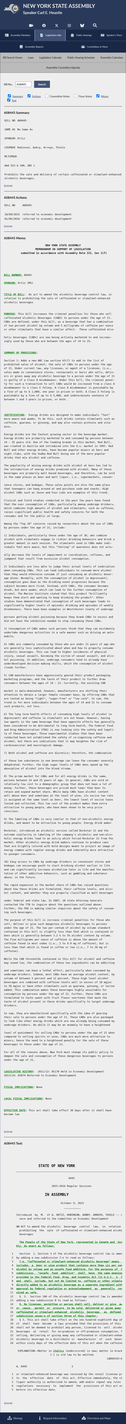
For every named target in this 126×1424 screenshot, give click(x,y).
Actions (36, 96)
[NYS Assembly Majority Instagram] (69, 26)
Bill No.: (8, 84)
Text (14, 100)
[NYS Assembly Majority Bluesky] (82, 26)
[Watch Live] (31, 26)
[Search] (94, 26)
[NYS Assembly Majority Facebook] (43, 26)
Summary (17, 96)
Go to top (8, 185)
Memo (104, 96)
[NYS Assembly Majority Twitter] (56, 26)
